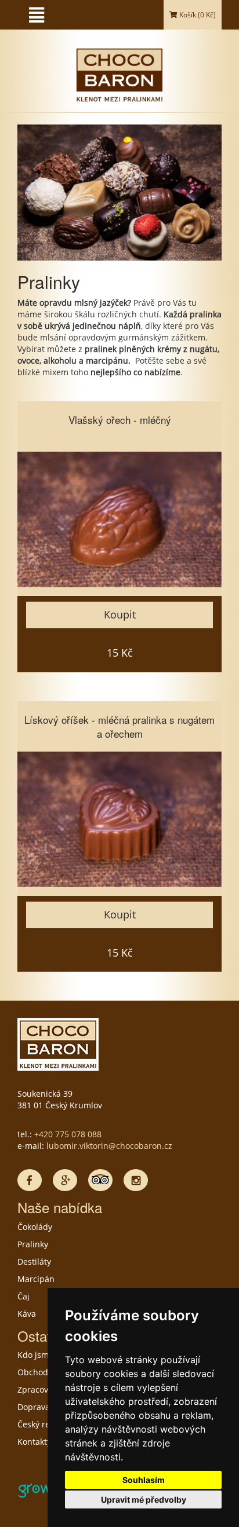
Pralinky (32, 1244)
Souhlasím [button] (143, 1480)
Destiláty (34, 1261)
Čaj (23, 1296)
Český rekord (42, 1424)
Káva (26, 1313)
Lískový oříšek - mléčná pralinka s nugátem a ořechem (119, 726)
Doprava (33, 1406)
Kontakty (34, 1441)
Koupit (120, 614)
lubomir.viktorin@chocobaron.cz (109, 1145)
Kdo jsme (35, 1354)
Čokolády (34, 1226)
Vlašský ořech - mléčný (119, 419)
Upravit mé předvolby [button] (143, 1499)
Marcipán (36, 1278)
